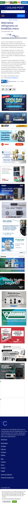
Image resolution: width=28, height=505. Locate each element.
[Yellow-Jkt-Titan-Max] (13, 120)
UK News (15, 19)
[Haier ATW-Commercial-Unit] (12, 192)
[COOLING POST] (12, 371)
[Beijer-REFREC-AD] (14, 2)
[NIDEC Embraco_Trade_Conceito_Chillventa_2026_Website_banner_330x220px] (12, 281)
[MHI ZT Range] (14, 210)
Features (3, 449)
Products (3, 452)
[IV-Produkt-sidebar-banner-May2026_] (12, 174)
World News (4, 443)
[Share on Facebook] (3, 89)
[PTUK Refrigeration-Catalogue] (12, 335)
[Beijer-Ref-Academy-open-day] (14, 103)
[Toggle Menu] (2, 16)
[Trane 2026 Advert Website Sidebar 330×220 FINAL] (12, 138)
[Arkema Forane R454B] (14, 246)
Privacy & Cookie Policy (7, 477)
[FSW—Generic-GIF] (14, 81)
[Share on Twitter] (10, 89)
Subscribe (21, 16)
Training (3, 462)
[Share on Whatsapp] (6, 89)
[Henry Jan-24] (14, 156)
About (2, 465)
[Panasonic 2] (12, 264)
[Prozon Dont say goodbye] (14, 228)
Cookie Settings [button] (6, 501)
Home (10, 19)
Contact (3, 468)
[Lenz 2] (12, 389)
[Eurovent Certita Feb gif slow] (14, 317)
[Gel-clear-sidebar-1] (14, 353)
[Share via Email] (14, 89)
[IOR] (12, 407)
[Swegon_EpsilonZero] (14, 299)
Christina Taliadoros (12, 77)
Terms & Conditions (6, 474)
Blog (2, 459)
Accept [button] (14, 501)
